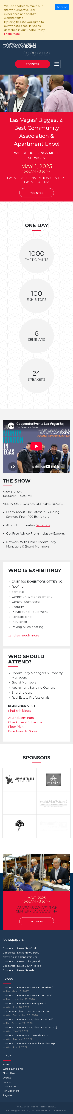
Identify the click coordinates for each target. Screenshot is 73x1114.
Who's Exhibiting (13, 1068)
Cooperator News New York (20, 948)
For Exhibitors (11, 1090)
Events (7, 1077)
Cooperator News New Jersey (21, 952)
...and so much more (23, 635)
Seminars (43, 525)
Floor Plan (16, 726)
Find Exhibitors (19, 710)
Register (32, 64)
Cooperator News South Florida (22, 965)
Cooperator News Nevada (18, 970)
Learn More (12, 34)
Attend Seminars (21, 718)
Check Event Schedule (25, 722)
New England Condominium (20, 956)
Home (6, 1064)
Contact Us (9, 1086)
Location (8, 1082)
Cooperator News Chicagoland (21, 961)
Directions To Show (23, 731)
